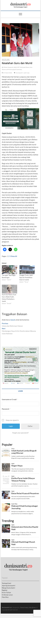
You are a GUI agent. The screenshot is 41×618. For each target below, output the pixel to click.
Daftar (30, 426)
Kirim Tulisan (6, 592)
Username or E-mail (10, 399)
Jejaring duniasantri (8, 585)
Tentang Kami (6, 583)
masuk (12, 320)
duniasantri (19, 73)
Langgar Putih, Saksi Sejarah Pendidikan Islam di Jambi (26, 277)
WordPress (32, 607)
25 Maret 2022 (7, 73)
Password (6, 409)
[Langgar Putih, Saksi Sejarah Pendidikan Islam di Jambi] (27, 269)
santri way (26, 73)
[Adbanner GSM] (20, 348)
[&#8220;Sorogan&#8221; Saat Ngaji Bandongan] (9, 269)
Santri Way (6, 59)
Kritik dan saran (7, 595)
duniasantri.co (7, 607)
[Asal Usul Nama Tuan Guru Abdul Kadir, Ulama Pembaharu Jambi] (9, 289)
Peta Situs (5, 597)
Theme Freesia (24, 607)
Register (4, 590)
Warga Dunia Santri (8, 588)
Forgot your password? (20, 433)
